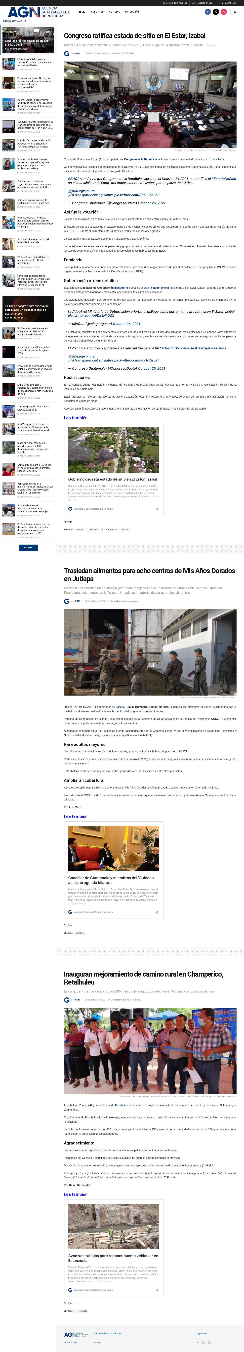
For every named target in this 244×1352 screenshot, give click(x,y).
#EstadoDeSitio (224, 179)
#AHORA (75, 179)
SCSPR (96, 1342)
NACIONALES (116, 53)
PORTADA (129, 53)
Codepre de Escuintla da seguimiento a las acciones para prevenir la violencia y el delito (34, 184)
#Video (75, 312)
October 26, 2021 (151, 203)
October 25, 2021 (151, 368)
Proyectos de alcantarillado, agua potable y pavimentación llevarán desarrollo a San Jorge (34, 369)
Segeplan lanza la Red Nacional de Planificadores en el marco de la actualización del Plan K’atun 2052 (35, 124)
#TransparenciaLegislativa (93, 195)
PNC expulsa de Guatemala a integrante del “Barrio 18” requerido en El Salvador (32, 331)
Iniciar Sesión (230, 3)
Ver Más (28, 548)
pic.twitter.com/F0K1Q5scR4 (137, 360)
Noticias (114, 11)
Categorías (132, 11)
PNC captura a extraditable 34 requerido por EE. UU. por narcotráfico (33, 260)
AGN (77, 53)
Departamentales (120, 601)
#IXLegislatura (83, 191)
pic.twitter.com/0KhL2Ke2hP (137, 195)
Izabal (125, 529)
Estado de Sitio (110, 529)
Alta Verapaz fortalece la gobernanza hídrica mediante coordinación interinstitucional (33, 427)
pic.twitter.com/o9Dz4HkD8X (91, 316)
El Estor (94, 529)
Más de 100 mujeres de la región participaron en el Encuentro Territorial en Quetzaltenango (34, 143)
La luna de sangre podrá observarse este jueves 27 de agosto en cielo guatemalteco (26, 309)
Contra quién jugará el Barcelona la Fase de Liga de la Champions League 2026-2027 (34, 468)
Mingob (120, 287)
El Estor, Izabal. (217, 159)
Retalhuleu (135, 999)
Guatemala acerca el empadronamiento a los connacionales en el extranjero (33, 508)
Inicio (82, 11)
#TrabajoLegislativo (210, 348)
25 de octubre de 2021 (95, 53)
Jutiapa (134, 601)
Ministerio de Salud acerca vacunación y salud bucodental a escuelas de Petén (34, 62)
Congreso (81, 529)
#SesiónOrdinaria (175, 348)
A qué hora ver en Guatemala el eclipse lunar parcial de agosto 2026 (33, 350)
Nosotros (97, 11)
